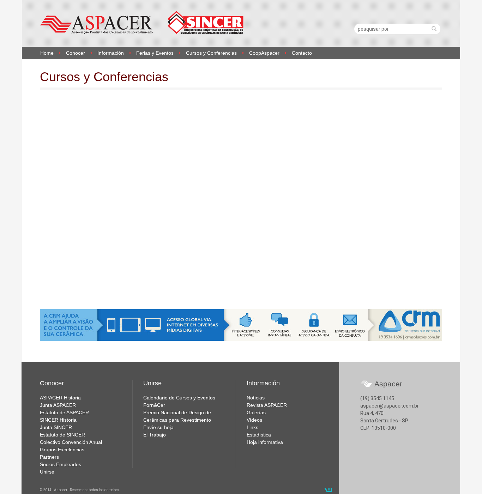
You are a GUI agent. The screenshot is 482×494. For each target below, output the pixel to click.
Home (47, 53)
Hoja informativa (265, 442)
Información (110, 53)
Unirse (47, 472)
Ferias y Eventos (155, 53)
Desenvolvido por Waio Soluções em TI (328, 490)
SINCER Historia (58, 420)
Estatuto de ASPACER (64, 412)
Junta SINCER (56, 427)
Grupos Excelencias (62, 449)
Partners (49, 457)
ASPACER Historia (60, 397)
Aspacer (142, 23)
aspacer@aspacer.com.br (389, 406)
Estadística (259, 435)
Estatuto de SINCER (62, 435)
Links (252, 427)
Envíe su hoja (158, 427)
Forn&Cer (154, 405)
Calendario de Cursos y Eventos (179, 397)
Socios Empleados (60, 464)
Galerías (256, 412)
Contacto (302, 53)
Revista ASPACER (267, 405)
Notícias (256, 397)
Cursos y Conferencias (211, 53)
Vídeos (254, 420)
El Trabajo (154, 435)
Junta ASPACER (58, 405)
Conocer (75, 53)
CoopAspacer (264, 53)
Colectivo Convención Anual (71, 442)
